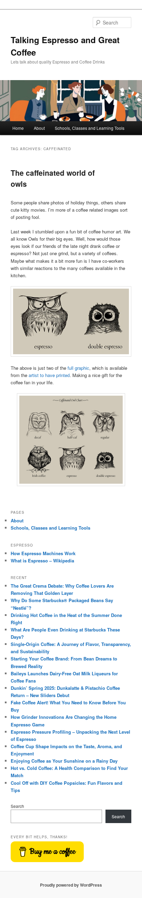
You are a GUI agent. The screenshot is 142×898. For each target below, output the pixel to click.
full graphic (78, 368)
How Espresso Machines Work (43, 553)
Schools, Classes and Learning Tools (89, 128)
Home (18, 128)
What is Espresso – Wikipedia (42, 560)
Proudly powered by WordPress (71, 885)
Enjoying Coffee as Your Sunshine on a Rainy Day (64, 760)
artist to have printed (49, 375)
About (39, 128)
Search (17, 806)
